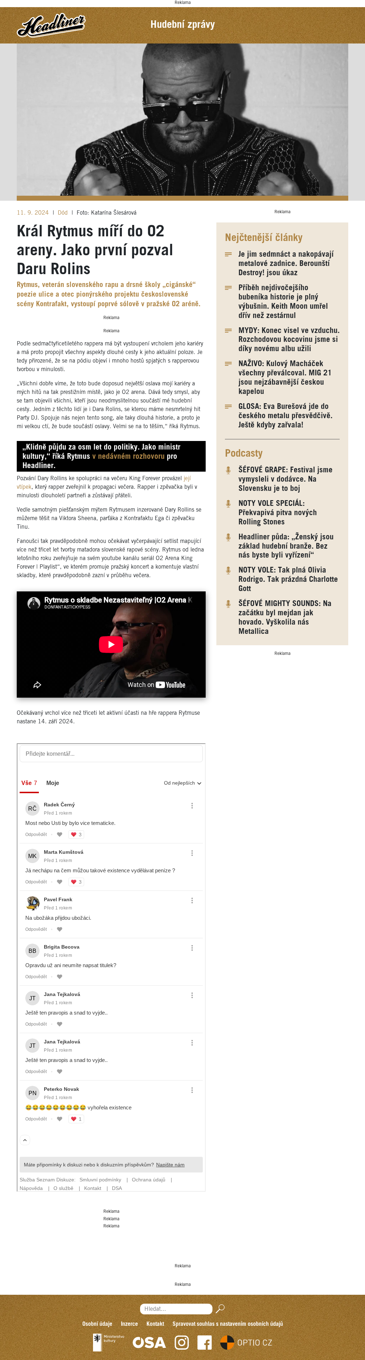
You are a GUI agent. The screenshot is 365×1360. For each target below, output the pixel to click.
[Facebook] (204, 1342)
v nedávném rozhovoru (128, 456)
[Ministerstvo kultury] (108, 1342)
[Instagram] (182, 1342)
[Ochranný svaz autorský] (149, 1342)
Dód (64, 213)
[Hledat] (218, 1308)
